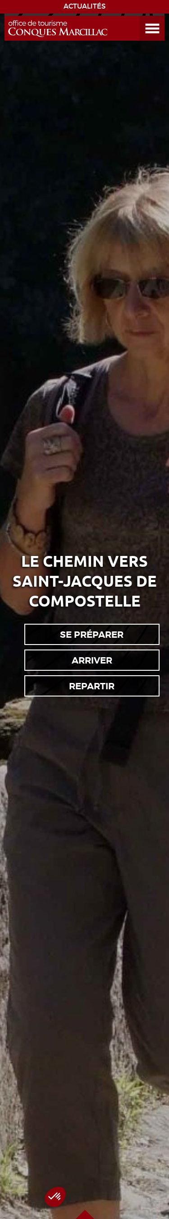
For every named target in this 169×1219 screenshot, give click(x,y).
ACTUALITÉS (84, 6)
